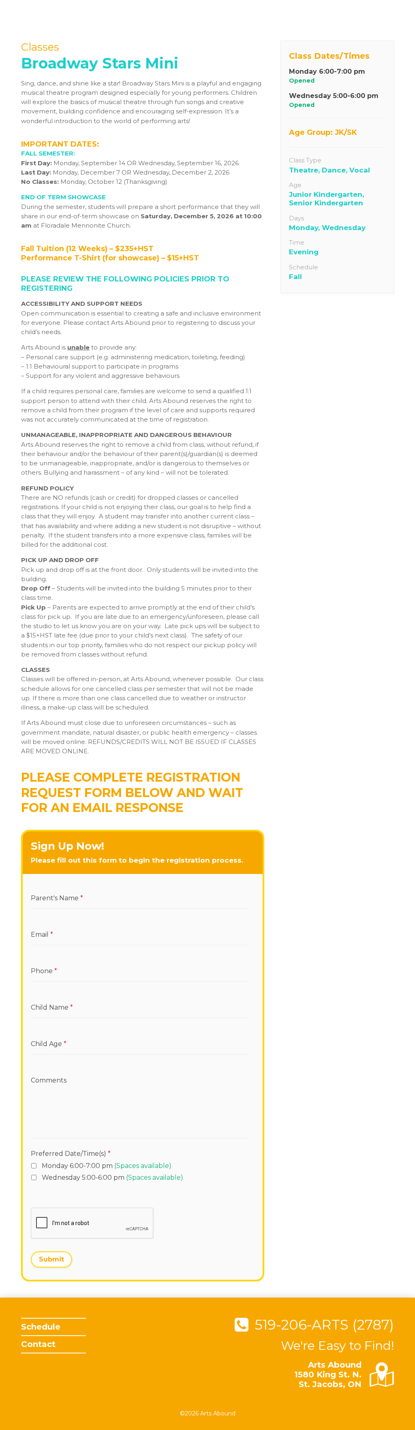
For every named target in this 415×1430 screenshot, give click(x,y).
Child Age (46, 1033)
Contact (38, 1344)
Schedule (40, 1327)
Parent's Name (54, 887)
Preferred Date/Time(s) (71, 1154)
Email (40, 924)
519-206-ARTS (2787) (324, 1325)
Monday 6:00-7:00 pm (106, 1165)
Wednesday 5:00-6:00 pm (112, 1177)
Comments (47, 1070)
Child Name (49, 997)
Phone (42, 960)
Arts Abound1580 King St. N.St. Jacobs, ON (328, 1374)
